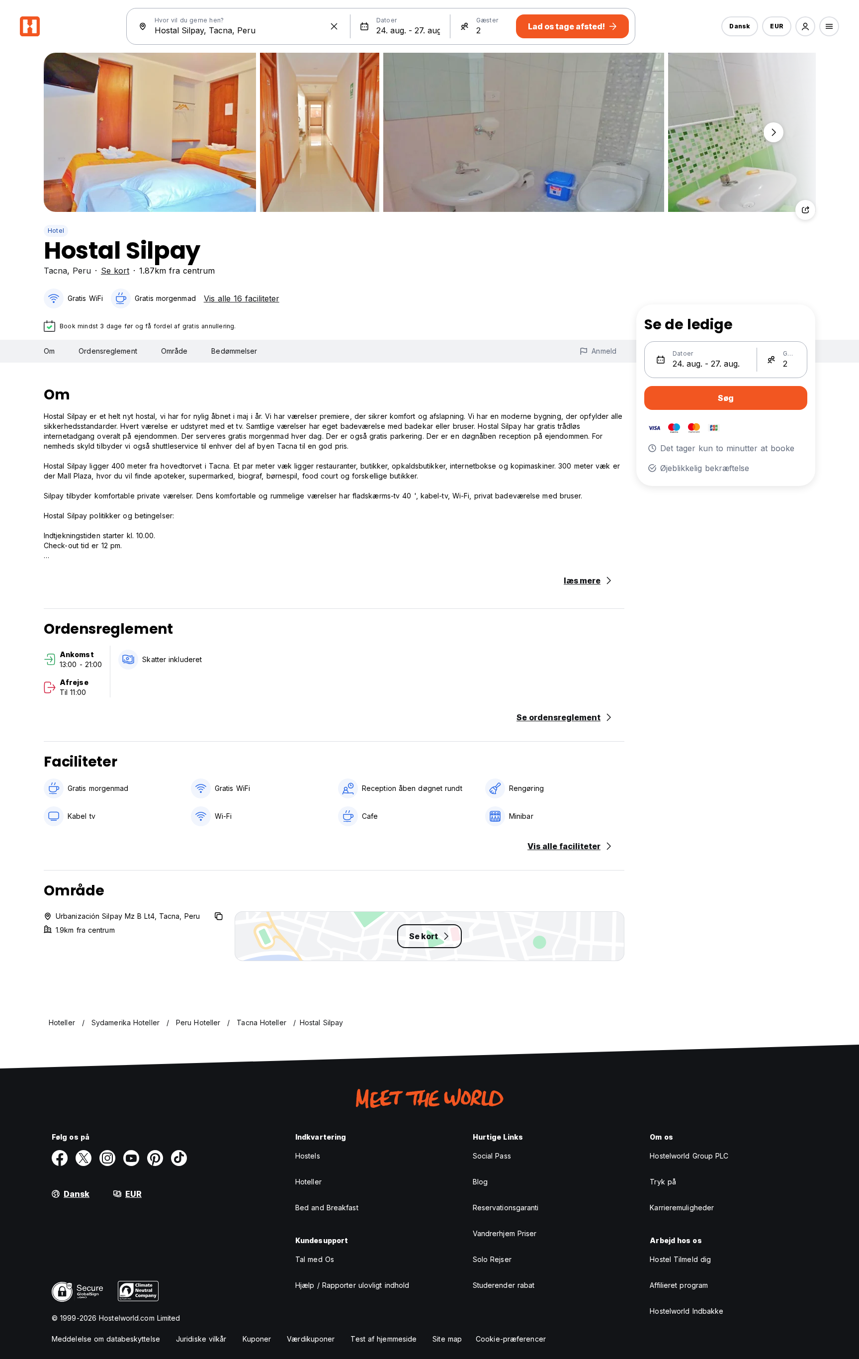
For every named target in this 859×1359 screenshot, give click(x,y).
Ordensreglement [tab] (108, 351)
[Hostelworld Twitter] (83, 1158)
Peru (82, 271)
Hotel (56, 230)
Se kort (115, 271)
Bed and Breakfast (326, 1207)
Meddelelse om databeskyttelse (106, 1339)
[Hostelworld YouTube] (131, 1158)
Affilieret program (679, 1285)
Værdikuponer (311, 1339)
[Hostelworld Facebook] (60, 1158)
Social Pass (492, 1156)
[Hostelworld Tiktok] (179, 1158)
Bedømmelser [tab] (234, 351)
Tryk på (663, 1181)
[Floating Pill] (773, 132)
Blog (480, 1181)
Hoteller (308, 1181)
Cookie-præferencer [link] (511, 1339)
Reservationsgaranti (506, 1207)
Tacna (55, 271)
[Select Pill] (805, 26)
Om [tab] (49, 351)
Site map (447, 1339)
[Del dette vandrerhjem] (805, 210)
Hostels (307, 1156)
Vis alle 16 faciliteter (241, 298)
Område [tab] (174, 351)
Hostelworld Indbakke (686, 1311)
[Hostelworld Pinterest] (155, 1158)
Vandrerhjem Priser (505, 1233)
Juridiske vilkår (201, 1339)
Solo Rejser (492, 1259)
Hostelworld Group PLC (689, 1156)
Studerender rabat (504, 1285)
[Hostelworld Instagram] (107, 1158)
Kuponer (257, 1339)
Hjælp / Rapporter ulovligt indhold (352, 1285)
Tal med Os (314, 1259)
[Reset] (334, 26)
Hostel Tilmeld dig (680, 1259)
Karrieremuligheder (682, 1207)
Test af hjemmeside (383, 1339)
